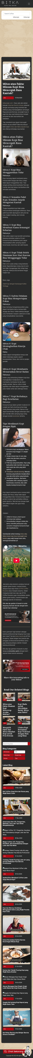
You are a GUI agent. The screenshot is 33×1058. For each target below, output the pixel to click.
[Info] (5, 702)
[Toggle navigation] (29, 4)
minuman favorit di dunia (15, 105)
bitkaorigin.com (8, 103)
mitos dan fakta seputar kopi (19, 127)
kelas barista (19, 636)
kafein (8, 264)
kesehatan (16, 416)
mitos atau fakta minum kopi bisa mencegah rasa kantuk (15, 536)
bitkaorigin (16, 17)
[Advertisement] (16, 37)
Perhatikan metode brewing (15, 472)
